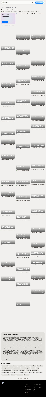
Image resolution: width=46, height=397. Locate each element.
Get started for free (39, 2)
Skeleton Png (26, 374)
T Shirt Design (33, 365)
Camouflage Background (6, 370)
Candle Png (28, 370)
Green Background (13, 365)
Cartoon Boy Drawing (5, 374)
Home (2, 7)
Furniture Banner (13, 7)
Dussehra (27, 365)
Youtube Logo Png (13, 372)
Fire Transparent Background (7, 368)
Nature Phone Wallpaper (25, 368)
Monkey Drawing (35, 370)
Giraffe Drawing (16, 368)
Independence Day (5, 372)
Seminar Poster (40, 365)
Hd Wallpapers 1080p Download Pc (18, 370)
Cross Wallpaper (20, 374)
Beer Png (32, 368)
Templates (7, 7)
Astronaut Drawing (21, 365)
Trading (37, 368)
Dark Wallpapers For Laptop (30, 372)
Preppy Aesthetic (5, 365)
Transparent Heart (39, 372)
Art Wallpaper (21, 372)
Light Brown (13, 374)
